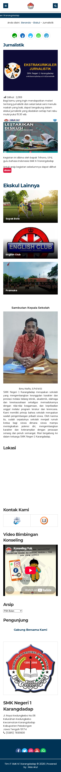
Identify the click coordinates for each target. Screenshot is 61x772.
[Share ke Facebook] (23, 37)
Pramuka (11, 290)
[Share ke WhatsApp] (38, 36)
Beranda (26, 22)
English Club (13, 254)
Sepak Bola (13, 218)
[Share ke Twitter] (31, 37)
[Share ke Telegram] (46, 37)
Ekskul (36, 22)
